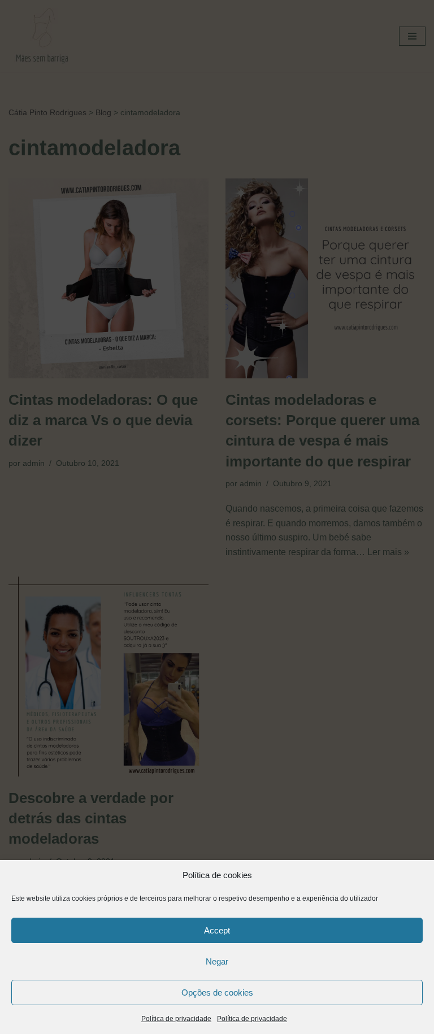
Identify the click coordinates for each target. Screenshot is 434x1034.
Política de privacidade (176, 1019)
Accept (217, 930)
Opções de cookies (217, 992)
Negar (217, 961)
